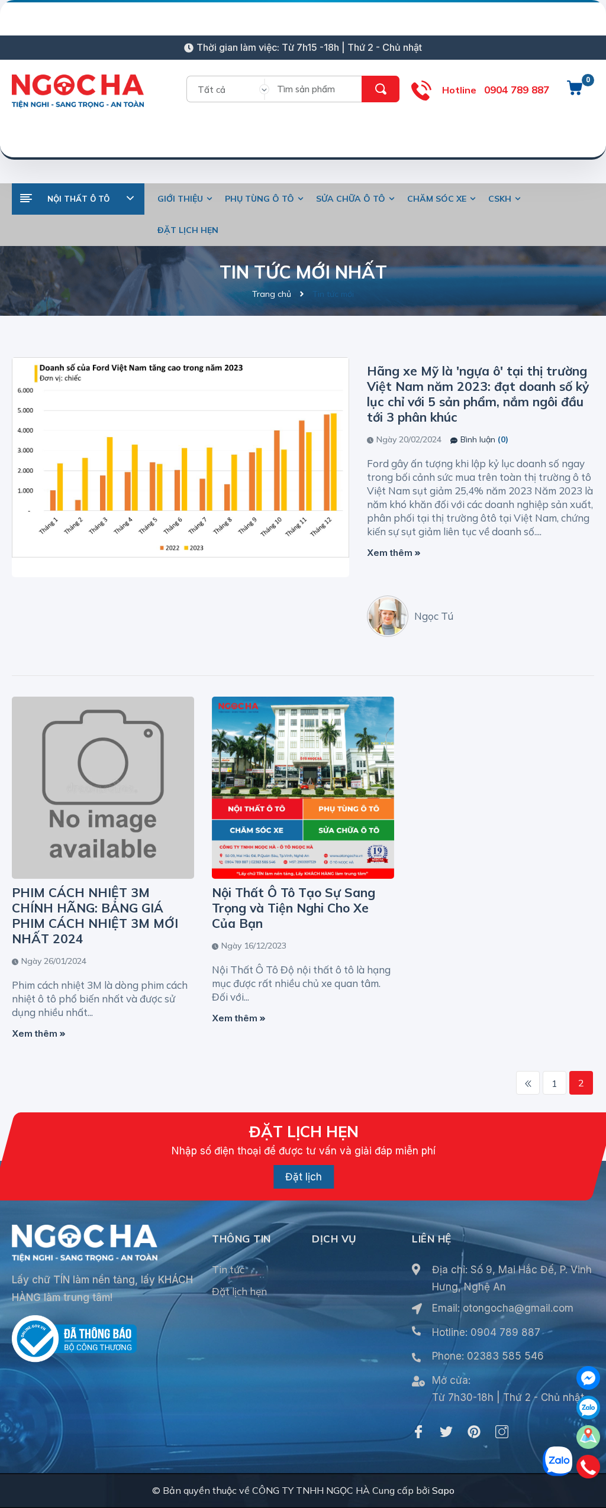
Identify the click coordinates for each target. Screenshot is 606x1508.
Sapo (443, 1490)
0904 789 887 (516, 89)
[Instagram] (501, 1431)
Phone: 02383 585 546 (488, 1356)
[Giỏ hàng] (574, 92)
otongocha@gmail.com (518, 1308)
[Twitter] (446, 1431)
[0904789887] (588, 1466)
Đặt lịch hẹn (239, 1291)
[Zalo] (588, 1407)
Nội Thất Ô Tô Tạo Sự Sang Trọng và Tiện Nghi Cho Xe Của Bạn (293, 908)
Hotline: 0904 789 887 (486, 1332)
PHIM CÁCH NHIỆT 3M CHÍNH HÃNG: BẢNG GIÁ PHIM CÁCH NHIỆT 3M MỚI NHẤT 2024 (95, 915)
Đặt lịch (303, 1177)
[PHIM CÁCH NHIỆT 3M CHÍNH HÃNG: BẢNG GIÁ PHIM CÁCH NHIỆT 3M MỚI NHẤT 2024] (103, 788)
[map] (588, 1437)
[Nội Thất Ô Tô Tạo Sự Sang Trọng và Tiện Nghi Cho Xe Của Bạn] (303, 788)
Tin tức (228, 1269)
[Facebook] (418, 1431)
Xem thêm (391, 552)
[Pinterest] (474, 1431)
